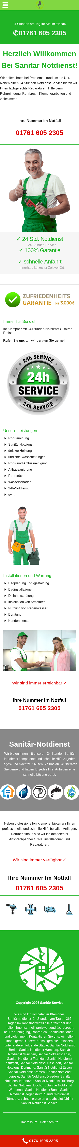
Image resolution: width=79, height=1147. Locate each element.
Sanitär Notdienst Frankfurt (26, 1058)
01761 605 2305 (39, 132)
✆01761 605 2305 (39, 33)
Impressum (29, 1122)
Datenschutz (49, 1122)
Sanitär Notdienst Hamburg (38, 1050)
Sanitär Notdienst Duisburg (54, 1081)
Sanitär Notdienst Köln (54, 1054)
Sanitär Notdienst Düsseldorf (40, 1063)
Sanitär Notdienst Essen (54, 1067)
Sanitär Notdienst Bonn (42, 1089)
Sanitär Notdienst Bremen (26, 1072)
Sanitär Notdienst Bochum (26, 1085)
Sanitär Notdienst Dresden (40, 1076)
